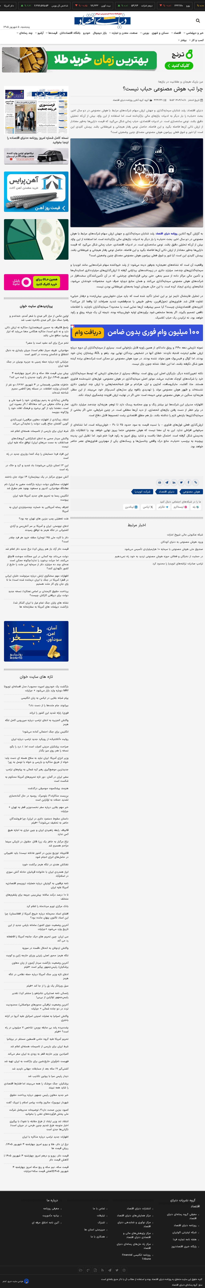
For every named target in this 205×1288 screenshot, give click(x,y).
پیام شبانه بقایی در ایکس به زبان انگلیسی (44, 698)
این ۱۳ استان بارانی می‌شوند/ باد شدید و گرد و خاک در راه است (37, 468)
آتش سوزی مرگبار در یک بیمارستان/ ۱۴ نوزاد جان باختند (36, 477)
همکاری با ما (98, 1237)
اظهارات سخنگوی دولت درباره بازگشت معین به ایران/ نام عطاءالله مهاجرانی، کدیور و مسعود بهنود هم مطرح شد (36, 486)
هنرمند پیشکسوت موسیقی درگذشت (48, 788)
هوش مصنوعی (191, 492)
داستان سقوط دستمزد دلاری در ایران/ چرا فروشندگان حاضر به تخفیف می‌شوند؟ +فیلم (39, 821)
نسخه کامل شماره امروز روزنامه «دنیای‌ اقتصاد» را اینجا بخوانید (37, 140)
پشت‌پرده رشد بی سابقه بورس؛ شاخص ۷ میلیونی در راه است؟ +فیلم (36, 1030)
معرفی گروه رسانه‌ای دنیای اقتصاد (182, 1216)
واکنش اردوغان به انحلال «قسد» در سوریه (45, 948)
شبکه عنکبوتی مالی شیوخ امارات (185, 535)
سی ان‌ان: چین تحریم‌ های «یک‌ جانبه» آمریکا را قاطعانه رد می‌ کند (37, 939)
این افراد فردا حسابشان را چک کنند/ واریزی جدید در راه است (37, 456)
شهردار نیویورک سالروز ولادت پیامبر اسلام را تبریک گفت (37, 1103)
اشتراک (101, 1223)
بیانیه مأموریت (50, 1216)
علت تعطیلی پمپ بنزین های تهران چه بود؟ (43, 519)
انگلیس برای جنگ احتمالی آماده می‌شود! (45, 732)
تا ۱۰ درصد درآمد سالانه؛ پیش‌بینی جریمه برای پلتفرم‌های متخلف (37, 897)
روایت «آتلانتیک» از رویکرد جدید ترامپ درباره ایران (39, 739)
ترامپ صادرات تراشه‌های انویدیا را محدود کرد (178, 564)
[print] (159, 482)
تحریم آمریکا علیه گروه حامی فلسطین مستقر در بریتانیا (37, 1039)
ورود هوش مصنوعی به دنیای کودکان (182, 542)
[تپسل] (72, 327)
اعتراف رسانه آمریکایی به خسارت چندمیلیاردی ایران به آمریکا (38, 509)
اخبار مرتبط (137, 525)
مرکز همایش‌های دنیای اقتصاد (134, 1216)
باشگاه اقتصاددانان (70, 33)
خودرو (86, 33)
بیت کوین (85, 6)
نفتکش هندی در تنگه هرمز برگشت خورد (45, 865)
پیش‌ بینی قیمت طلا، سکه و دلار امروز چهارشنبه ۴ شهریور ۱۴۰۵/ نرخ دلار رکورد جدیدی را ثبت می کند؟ (38, 375)
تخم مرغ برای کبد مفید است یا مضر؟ (47, 343)
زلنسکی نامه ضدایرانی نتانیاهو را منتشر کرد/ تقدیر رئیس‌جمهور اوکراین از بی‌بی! (40, 995)
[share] (95, 1270)
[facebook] (188, 482)
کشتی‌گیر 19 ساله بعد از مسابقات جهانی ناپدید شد (40, 1069)
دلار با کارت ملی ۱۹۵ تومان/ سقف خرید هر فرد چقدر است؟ (38, 540)
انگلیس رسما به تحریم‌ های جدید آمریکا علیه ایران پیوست (40, 498)
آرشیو (40, 33)
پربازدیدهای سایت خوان (36, 306)
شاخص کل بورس (39, 6)
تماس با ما (99, 1209)
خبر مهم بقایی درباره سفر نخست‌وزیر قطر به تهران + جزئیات (38, 809)
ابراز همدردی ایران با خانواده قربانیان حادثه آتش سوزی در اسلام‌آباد (37, 874)
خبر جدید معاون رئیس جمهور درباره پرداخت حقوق (39, 1095)
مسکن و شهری (160, 33)
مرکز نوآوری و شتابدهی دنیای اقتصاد (134, 1225)
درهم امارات (126, 6)
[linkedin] (174, 482)
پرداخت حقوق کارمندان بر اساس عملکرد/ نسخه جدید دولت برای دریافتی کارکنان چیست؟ (38, 593)
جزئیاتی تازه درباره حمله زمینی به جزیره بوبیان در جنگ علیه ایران (37, 364)
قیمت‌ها (52, 33)
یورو (168, 6)
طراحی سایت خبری (15, 1281)
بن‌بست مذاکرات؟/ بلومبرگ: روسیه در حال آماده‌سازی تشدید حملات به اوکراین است (38, 798)
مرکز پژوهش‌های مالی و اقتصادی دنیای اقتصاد (137, 1235)
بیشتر (183, 40)
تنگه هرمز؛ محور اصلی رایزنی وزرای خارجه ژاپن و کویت (37, 956)
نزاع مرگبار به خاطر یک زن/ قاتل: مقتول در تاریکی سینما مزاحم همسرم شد (36, 844)
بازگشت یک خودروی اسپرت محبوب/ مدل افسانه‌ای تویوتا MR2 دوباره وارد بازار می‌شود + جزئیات (36, 689)
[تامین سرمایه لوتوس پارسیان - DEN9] (36, 239)
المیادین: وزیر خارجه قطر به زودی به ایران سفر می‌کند (38, 1054)
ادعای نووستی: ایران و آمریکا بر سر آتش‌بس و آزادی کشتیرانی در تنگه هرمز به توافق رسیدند (39, 528)
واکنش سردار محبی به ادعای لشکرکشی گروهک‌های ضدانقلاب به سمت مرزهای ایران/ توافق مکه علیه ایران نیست (38, 443)
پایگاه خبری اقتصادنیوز (184, 1247)
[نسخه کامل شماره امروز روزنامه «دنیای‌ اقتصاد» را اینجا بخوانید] (36, 110)
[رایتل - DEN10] (36, 282)
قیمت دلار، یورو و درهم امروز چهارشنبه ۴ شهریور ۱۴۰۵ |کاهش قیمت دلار (36, 1158)
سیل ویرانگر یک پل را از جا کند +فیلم (47, 986)
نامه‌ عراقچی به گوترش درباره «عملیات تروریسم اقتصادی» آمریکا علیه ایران (37, 885)
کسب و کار (197, 40)
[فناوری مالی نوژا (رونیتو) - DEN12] (36, 641)
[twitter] (181, 482)
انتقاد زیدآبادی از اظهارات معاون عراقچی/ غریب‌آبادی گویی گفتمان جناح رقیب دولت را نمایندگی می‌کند (39, 422)
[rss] (102, 1270)
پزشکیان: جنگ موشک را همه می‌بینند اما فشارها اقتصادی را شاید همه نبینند (36, 1086)
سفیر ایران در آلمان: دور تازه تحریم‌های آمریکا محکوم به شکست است (36, 779)
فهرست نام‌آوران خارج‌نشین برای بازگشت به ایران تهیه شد (36, 1061)
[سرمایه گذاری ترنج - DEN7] (102, 60)
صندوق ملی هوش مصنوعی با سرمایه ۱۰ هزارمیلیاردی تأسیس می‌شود (164, 549)
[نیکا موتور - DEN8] (36, 156)
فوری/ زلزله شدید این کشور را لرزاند (48, 713)
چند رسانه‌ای (25, 33)
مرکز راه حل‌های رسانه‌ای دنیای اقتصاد (134, 1246)
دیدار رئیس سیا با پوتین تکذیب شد (48, 1076)
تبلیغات (101, 1216)
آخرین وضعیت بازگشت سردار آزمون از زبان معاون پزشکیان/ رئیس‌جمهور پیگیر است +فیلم (40, 965)
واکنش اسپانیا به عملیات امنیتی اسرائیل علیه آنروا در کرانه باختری (36, 1018)
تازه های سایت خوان (36, 677)
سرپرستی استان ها (94, 1230)
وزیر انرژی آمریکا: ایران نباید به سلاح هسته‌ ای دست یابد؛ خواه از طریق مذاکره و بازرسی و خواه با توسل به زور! (36, 760)
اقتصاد (177, 33)
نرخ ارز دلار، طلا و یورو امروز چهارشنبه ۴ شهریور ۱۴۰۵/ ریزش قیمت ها (37, 1146)
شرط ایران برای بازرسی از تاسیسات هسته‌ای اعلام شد (39, 431)
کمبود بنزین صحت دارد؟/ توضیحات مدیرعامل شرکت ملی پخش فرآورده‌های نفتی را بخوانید (38, 1112)
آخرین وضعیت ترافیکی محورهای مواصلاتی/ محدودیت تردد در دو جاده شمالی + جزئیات (37, 1007)
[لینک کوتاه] (195, 482)
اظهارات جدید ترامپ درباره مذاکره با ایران (45, 1137)
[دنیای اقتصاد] (102, 21)
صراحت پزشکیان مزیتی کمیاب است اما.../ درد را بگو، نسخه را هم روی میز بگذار (38, 749)
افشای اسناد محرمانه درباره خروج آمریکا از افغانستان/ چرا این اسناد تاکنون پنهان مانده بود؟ (36, 916)
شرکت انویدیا (142, 492)
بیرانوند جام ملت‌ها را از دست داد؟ (48, 706)
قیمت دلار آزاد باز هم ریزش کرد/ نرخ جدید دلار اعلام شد (36, 549)
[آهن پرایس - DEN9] (36, 192)
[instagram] (124, 1270)
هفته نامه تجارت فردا (185, 1240)
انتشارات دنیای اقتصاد (139, 1209)
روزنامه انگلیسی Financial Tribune (136, 1257)
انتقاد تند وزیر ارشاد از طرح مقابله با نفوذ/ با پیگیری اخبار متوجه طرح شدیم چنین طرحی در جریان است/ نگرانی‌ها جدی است (39, 1125)
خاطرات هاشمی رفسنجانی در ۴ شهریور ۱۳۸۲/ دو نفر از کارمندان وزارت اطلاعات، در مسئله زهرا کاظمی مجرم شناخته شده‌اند (37, 389)
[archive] (81, 1270)
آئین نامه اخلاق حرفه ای (45, 1223)
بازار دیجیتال (100, 33)
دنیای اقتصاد (166, 492)
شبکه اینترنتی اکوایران (184, 1233)
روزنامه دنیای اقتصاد (185, 1226)
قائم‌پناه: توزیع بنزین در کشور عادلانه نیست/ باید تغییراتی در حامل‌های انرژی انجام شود (36, 855)
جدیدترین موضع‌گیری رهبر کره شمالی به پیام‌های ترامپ (37, 770)
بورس (145, 33)
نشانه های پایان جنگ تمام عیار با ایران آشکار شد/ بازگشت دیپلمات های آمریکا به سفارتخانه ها (40, 605)
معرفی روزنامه (51, 1209)
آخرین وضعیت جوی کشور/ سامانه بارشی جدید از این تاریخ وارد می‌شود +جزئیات (38, 927)
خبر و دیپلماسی (194, 33)
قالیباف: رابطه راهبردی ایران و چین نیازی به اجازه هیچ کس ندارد (38, 832)
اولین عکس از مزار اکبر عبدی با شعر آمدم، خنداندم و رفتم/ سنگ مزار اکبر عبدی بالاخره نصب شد (38, 318)
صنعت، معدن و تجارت (124, 33)
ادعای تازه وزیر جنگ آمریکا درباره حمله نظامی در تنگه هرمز (38, 976)
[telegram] (167, 482)
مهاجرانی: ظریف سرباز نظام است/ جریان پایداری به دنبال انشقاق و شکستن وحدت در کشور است (37, 352)
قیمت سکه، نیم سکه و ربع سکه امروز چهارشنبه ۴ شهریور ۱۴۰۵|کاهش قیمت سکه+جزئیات (40, 1169)
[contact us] (88, 1270)
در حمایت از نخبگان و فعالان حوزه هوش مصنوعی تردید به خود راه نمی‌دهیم (159, 557)
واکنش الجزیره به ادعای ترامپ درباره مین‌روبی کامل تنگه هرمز (36, 722)
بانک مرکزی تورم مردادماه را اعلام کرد (47, 906)
